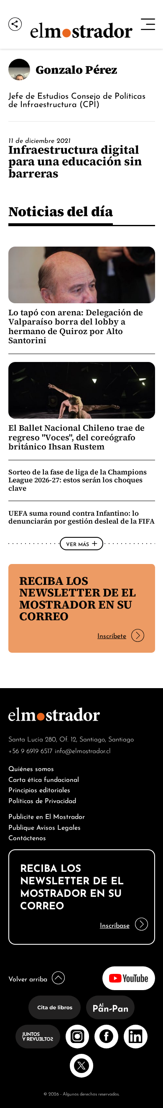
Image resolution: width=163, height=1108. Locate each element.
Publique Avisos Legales (44, 826)
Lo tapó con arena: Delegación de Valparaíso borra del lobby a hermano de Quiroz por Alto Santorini (75, 326)
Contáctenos (27, 837)
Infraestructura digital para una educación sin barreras (75, 161)
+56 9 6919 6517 (30, 750)
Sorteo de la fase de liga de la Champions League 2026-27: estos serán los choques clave (77, 480)
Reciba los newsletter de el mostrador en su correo (77, 598)
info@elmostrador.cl (83, 750)
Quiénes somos (31, 768)
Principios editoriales (39, 789)
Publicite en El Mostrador (46, 816)
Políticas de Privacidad (42, 800)
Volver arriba (27, 978)
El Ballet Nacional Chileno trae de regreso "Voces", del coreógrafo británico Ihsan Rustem (76, 437)
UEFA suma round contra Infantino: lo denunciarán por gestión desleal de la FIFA (81, 517)
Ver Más (77, 543)
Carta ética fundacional (43, 779)
